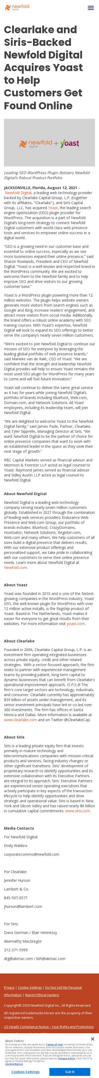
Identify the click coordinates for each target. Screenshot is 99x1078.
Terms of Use (54, 1044)
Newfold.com (15, 567)
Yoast (53, 207)
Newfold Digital (18, 192)
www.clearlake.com (20, 719)
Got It (70, 1071)
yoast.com (76, 623)
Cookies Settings (25, 1071)
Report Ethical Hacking (42, 995)
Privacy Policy (66, 1058)
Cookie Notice (14, 1064)
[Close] (92, 1039)
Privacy (9, 987)
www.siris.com (77, 810)
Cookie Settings (30, 987)
